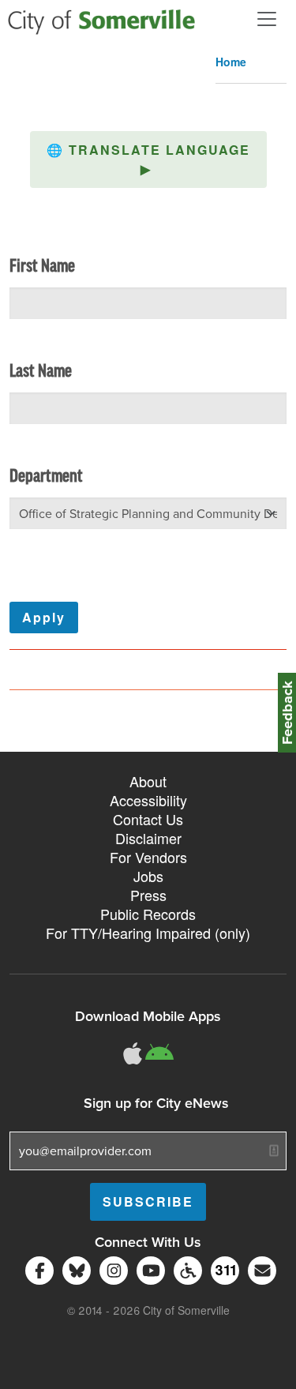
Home (230, 61)
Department (46, 476)
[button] (148, 159)
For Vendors (148, 856)
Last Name (40, 371)
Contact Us (148, 818)
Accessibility (148, 799)
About (148, 780)
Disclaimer (148, 837)
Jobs (148, 875)
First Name (42, 266)
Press (148, 894)
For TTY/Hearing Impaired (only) (148, 932)
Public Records (148, 913)
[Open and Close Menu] (266, 19)
